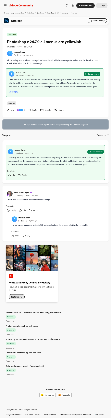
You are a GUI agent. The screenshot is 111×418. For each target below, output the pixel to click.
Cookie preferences (50, 414)
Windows (11, 103)
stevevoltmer (19, 52)
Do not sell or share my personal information (75, 414)
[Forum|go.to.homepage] (21, 5)
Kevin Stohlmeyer (21, 192)
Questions (40, 13)
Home (6, 13)
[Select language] (73, 5)
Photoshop (30, 13)
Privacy (37, 414)
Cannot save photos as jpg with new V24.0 (23, 352)
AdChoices (100, 414)
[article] (55, 162)
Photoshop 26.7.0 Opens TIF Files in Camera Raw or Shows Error (33, 339)
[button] (5, 6)
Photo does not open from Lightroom (22, 326)
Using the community (14, 414)
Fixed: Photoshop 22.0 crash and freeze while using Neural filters (33, 312)
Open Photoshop (97, 20)
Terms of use (28, 414)
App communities (17, 13)
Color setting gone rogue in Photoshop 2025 (25, 366)
